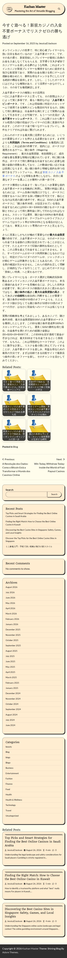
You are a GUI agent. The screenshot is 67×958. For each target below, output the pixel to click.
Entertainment (12, 773)
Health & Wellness (14, 800)
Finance (9, 784)
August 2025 (11, 651)
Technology (11, 805)
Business (9, 768)
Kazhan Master (34, 7)
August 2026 (11, 587)
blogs (8, 757)
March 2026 (11, 613)
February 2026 (12, 619)
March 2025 (11, 677)
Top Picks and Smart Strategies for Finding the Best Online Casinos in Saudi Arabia (33, 841)
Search (9, 489)
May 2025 (10, 667)
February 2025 (12, 683)
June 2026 (10, 597)
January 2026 (12, 624)
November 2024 (13, 698)
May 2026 (10, 603)
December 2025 (13, 629)
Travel (8, 810)
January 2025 (12, 688)
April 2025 (10, 672)
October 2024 (12, 704)
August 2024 (11, 714)
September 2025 (13, 645)
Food (8, 789)
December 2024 (13, 693)
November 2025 (13, 635)
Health (9, 794)
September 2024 (13, 709)
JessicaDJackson (48, 43)
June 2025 (10, 661)
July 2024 (10, 720)
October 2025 (12, 640)
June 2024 (10, 725)
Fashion (9, 778)
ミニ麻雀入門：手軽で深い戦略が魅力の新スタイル (29, 546)
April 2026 (10, 608)
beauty (9, 746)
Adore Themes (10, 952)
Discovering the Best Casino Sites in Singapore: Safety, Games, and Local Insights (29, 913)
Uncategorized (12, 816)
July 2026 (10, 592)
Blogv (8, 762)
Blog (15, 446)
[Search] (59, 9)
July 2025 (10, 656)
